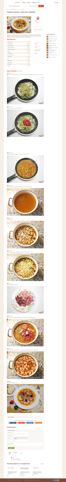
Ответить (21, 453)
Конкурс (24, 2)
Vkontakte (30, 422)
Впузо (8, 9)
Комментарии (35, 26)
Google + (21, 422)
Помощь (38, 480)
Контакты (34, 480)
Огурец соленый (9, 62)
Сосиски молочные (10, 45)
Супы (18, 9)
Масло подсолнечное (10, 54)
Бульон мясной (37, 50)
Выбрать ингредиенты (32, 6)
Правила (28, 2)
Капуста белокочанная (10, 49)
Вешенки (8, 51)
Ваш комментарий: (10, 443)
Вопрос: (9, 437)
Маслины (8, 65)
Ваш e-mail (9, 435)
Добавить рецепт (35, 2)
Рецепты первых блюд (13, 9)
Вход (57, 2)
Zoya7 (13, 457)
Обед (36, 53)
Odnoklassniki (38, 422)
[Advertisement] (25, 144)
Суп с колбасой (22, 9)
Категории (17, 2)
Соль (8, 58)
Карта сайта (30, 480)
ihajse (9, 454)
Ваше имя (9, 432)
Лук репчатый (9, 56)
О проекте (26, 480)
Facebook (13, 422)
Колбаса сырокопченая (10, 47)
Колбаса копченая (10, 43)
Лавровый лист (9, 60)
